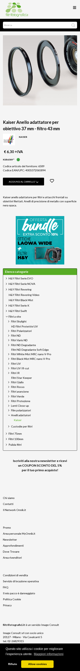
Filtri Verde (17, 396)
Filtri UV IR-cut (20, 368)
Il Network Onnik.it (14, 510)
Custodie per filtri (21, 426)
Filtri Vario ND (19, 340)
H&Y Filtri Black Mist (21, 300)
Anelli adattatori (21, 415)
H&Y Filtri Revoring (20, 289)
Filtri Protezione (20, 401)
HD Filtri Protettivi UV (24, 326)
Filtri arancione (20, 391)
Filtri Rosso (17, 386)
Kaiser (18, 420)
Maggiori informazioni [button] (48, 654)
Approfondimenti (13, 545)
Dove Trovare (11, 551)
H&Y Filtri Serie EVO (21, 278)
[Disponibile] (18, 159)
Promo (7, 527)
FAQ (5, 587)
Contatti (8, 504)
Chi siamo (9, 498)
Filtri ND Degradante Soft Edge (30, 349)
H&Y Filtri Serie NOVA (22, 283)
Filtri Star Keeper (21, 377)
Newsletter (10, 539)
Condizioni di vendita (15, 575)
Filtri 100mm (16, 439)
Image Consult (50, 624)
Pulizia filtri (15, 444)
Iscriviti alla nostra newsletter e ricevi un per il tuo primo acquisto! (40, 465)
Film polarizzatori (21, 410)
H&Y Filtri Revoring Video (24, 294)
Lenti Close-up (20, 405)
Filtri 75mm (15, 433)
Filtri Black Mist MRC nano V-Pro (30, 358)
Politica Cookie (12, 599)
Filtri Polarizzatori (21, 330)
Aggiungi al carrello (22, 181)
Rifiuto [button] (12, 664)
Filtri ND (16, 335)
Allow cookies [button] (37, 664)
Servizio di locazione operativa (21, 581)
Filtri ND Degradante (23, 345)
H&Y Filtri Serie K (19, 305)
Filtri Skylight (19, 321)
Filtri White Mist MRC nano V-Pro (31, 354)
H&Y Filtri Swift (18, 311)
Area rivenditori (12, 557)
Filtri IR (15, 373)
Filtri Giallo (17, 382)
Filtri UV (16, 363)
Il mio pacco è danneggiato (19, 593)
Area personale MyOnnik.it (19, 533)
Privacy (7, 605)
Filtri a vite (15, 316)
